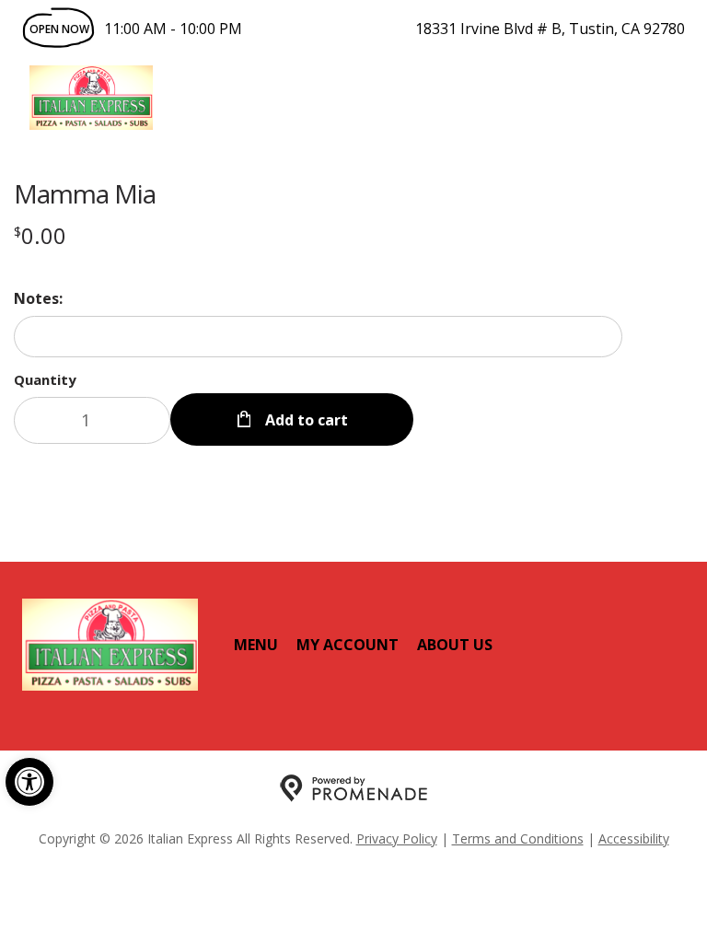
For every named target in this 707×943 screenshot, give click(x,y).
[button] (29, 782)
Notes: (38, 298)
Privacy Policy (396, 838)
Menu (256, 644)
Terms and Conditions (518, 838)
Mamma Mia (85, 193)
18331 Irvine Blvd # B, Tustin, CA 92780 (550, 28)
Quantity (45, 379)
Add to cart (304, 420)
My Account (347, 644)
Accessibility (633, 838)
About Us (455, 644)
